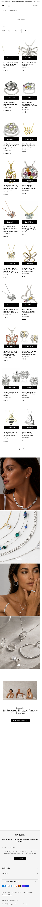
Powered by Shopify (21, 904)
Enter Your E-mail (8, 847)
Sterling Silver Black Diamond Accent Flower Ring (10, 104)
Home (4, 10)
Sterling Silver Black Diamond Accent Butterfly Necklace (28, 434)
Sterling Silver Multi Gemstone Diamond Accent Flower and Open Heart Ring (29, 105)
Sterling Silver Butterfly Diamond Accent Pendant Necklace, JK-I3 (10, 311)
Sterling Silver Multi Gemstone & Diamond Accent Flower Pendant (29, 187)
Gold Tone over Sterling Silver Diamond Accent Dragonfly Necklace (10, 64)
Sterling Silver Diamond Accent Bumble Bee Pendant (29, 64)
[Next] (24, 449)
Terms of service (27, 892)
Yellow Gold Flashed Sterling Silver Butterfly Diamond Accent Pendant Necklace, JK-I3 (10, 270)
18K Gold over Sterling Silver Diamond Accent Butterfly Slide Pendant (29, 228)
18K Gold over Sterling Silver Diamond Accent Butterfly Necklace (29, 269)
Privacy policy (16, 892)
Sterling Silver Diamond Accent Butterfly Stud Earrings (29, 394)
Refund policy (6, 892)
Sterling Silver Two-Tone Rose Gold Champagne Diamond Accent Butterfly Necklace (10, 353)
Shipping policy (7, 895)
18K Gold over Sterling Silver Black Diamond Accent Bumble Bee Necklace (10, 435)
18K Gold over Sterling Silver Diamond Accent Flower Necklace (29, 145)
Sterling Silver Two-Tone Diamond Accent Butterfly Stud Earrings (29, 352)
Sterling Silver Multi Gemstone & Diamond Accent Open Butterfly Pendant (28, 312)
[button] (4, 5)
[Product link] (11, 55)
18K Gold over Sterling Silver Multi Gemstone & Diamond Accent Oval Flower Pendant (10, 188)
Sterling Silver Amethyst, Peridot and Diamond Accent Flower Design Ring (11, 146)
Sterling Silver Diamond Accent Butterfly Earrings (10, 394)
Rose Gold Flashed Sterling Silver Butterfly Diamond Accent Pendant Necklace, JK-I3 (10, 229)
